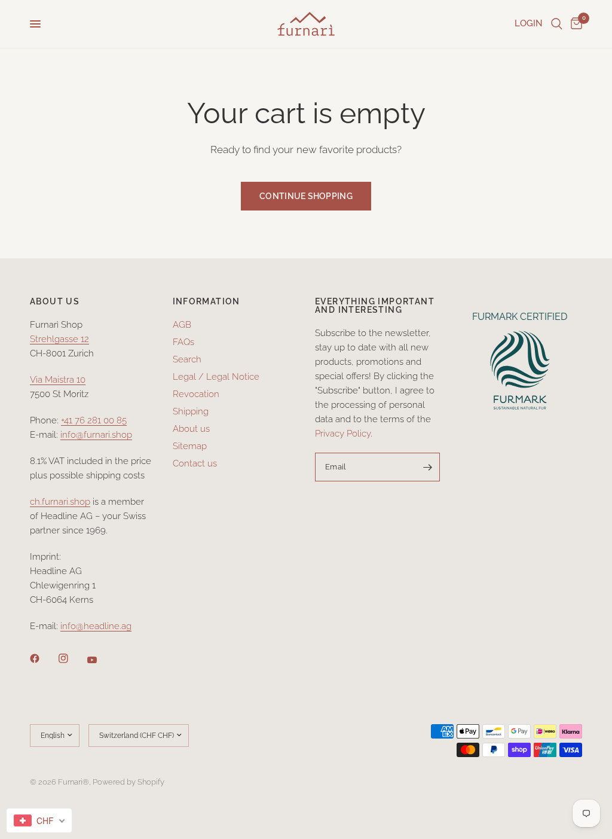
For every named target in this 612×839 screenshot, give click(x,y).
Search (187, 359)
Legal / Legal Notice (216, 376)
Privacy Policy (343, 433)
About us (191, 428)
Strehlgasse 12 (59, 339)
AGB (182, 324)
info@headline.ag (95, 626)
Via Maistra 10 (57, 379)
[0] (574, 24)
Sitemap (190, 446)
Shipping (191, 411)
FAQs (183, 342)
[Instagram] (72, 658)
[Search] (557, 24)
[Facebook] (43, 658)
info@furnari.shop (96, 434)
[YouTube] (100, 660)
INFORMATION (206, 301)
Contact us (195, 463)
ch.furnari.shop (60, 501)
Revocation (196, 394)
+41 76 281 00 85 (94, 420)
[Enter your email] (428, 467)
